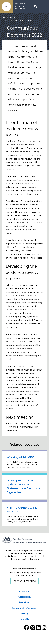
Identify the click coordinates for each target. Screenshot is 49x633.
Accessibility (24, 597)
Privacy (24, 613)
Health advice (9, 17)
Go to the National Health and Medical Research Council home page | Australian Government (24, 540)
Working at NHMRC (20, 457)
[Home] (6, 6)
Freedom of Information (24, 608)
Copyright (24, 591)
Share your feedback (24, 580)
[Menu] (44, 6)
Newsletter (24, 619)
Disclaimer (24, 602)
